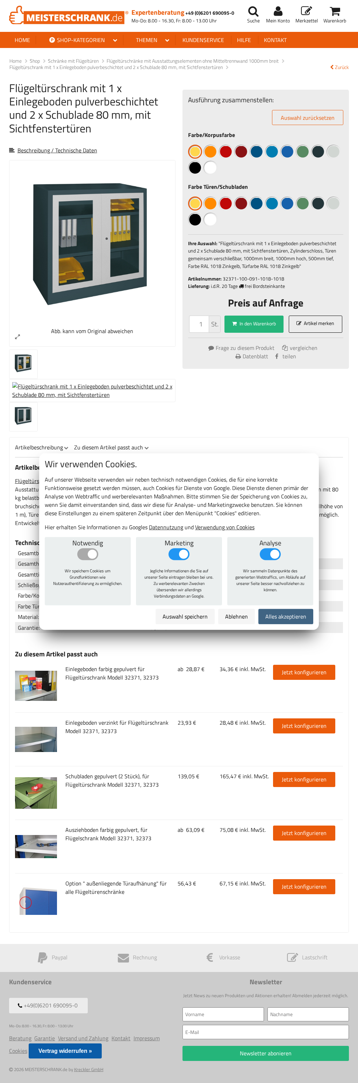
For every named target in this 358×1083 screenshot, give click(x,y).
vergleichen (302, 348)
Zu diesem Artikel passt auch (108, 447)
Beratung (20, 1038)
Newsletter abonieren (266, 1053)
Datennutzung (166, 527)
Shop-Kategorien (80, 40)
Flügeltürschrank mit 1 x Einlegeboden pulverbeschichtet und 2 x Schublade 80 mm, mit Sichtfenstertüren (116, 67)
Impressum (147, 1038)
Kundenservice (203, 40)
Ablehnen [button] (236, 616)
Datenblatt (255, 356)
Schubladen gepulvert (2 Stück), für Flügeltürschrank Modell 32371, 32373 (112, 780)
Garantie (44, 1038)
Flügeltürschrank (35, 481)
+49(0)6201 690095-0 (50, 1005)
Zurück (342, 67)
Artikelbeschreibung (39, 447)
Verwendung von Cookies (225, 527)
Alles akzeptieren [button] (285, 616)
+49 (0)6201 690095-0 (209, 13)
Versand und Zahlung (83, 1038)
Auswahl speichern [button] (185, 616)
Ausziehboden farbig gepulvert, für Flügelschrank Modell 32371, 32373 (108, 834)
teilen (289, 356)
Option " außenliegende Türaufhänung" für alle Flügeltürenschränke (116, 887)
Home (22, 40)
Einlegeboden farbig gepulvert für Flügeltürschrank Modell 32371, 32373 (112, 673)
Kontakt (275, 40)
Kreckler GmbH (88, 1069)
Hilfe (244, 40)
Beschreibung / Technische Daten (57, 150)
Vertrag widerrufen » (65, 1051)
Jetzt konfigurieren (304, 672)
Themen (146, 40)
